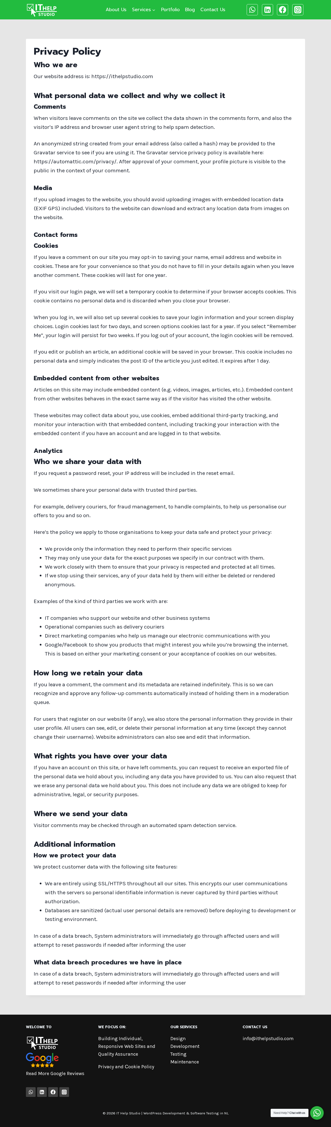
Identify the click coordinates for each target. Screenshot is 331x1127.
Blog (190, 9)
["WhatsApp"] (252, 9)
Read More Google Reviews (55, 1073)
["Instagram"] (298, 9)
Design (178, 1038)
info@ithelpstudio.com (268, 1038)
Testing (178, 1054)
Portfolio (170, 9)
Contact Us (212, 9)
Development (184, 1046)
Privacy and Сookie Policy (126, 1066)
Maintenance (184, 1062)
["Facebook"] (282, 9)
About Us (116, 9)
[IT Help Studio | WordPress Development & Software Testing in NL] (41, 9)
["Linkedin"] (267, 9)
